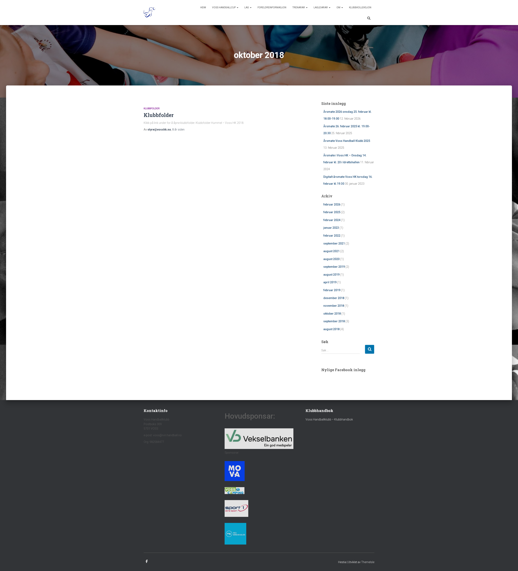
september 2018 (334, 321)
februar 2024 (331, 220)
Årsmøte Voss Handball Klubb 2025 (346, 140)
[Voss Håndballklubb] (149, 12)
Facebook (147, 561)
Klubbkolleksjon (360, 7)
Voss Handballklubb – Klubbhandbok (329, 419)
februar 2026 (331, 204)
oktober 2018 (332, 313)
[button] (237, 7)
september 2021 (334, 243)
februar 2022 (331, 235)
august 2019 (331, 274)
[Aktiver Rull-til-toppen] (510, 563)
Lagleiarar (321, 7)
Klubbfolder (152, 108)
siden (178, 129)
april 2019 (329, 282)
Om (338, 7)
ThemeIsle (367, 562)
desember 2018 (333, 298)
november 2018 (333, 305)
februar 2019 (331, 290)
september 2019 (334, 266)
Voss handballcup (224, 7)
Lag (246, 7)
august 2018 (331, 329)
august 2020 (331, 259)
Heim (203, 7)
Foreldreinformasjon (272, 7)
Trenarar (299, 7)
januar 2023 (331, 227)
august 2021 (331, 251)
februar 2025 (331, 212)
